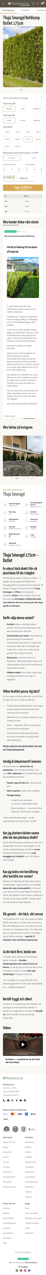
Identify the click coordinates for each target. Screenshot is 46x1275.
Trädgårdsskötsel (32, 1223)
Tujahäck (28, 1197)
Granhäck (29, 1157)
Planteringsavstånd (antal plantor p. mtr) (19, 153)
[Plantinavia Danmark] (25, 1270)
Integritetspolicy (9, 1187)
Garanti (6, 1157)
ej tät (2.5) (11, 158)
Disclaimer (7, 1182)
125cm (7, 139)
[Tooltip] (14, 103)
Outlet (9, 120)
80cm (28, 132)
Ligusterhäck (30, 1177)
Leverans (6, 1167)
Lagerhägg (29, 1172)
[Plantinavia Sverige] (16, 1270)
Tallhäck (28, 1192)
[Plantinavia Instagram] (12, 1100)
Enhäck (28, 1152)
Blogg (5, 1147)
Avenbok (6, 1208)
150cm (17, 139)
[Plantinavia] (19, 4)
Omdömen (25, 10)
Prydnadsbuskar (31, 1182)
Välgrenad (36, 120)
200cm (38, 139)
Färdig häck (37, 109)
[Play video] (23, 1044)
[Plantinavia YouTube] (21, 1100)
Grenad (23, 120)
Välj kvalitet (8, 115)
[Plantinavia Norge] (21, 1270)
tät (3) (34, 158)
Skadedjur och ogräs (33, 1218)
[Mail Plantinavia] (8, 1100)
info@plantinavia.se (10, 1095)
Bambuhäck (29, 1142)
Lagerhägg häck (9, 1223)
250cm (17, 146)
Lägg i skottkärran (23, 188)
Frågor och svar (9, 1142)
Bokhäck (28, 1147)
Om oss (6, 1162)
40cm (7, 132)
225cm (7, 146)
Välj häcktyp (8, 104)
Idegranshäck (30, 1162)
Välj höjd (6, 127)
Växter (27, 1228)
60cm (18, 132)
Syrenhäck (29, 1187)
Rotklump (9, 109)
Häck (27, 1208)
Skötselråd (7, 1172)
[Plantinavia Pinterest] (25, 1100)
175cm (28, 139)
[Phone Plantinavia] (4, 1100)
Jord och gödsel (31, 1213)
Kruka (23, 109)
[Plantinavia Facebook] (16, 1100)
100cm (38, 132)
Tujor (5, 1243)
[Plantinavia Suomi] (29, 1270)
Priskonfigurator (8, 10)
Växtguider (29, 1233)
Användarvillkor (9, 1177)
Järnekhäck (29, 1167)
